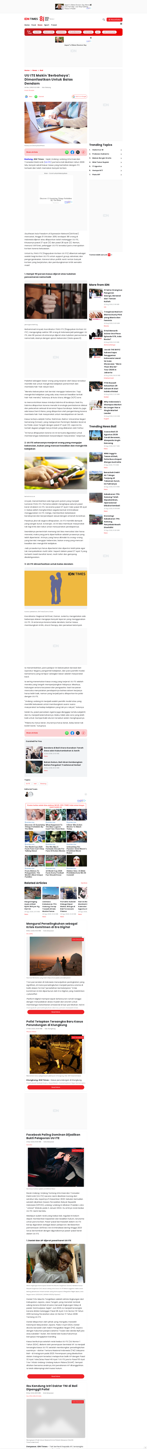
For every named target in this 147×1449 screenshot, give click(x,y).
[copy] (83, 152)
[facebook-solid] (72, 152)
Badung (28, 159)
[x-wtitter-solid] (78, 152)
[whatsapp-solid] (67, 152)
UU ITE (48, 162)
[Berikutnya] (87, 896)
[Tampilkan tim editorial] (85, 794)
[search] (103, 19)
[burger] (121, 23)
